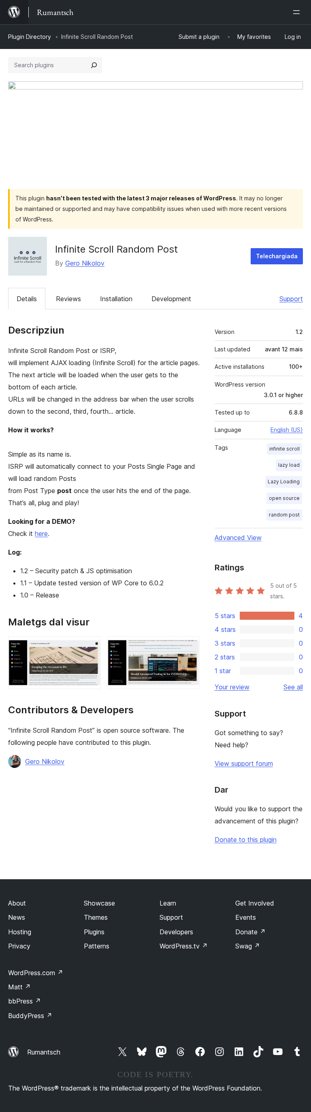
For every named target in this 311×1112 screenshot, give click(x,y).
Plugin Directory (29, 36)
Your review (232, 687)
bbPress (24, 1001)
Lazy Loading (284, 481)
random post (284, 515)
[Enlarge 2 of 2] (189, 647)
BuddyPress (30, 1016)
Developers (176, 932)
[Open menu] (298, 12)
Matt (19, 987)
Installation (116, 299)
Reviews (68, 299)
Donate (250, 932)
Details (27, 299)
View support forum (244, 763)
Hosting (19, 932)
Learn (168, 903)
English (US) (287, 429)
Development (171, 299)
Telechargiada (277, 256)
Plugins (94, 932)
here (41, 533)
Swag (247, 946)
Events (245, 917)
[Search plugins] (94, 65)
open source (284, 498)
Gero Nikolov (84, 263)
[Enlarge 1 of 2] (90, 647)
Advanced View (238, 538)
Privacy (19, 946)
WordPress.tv (184, 946)
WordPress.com (35, 973)
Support (291, 299)
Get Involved (254, 903)
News (16, 917)
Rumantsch (43, 1052)
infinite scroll (284, 449)
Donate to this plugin (246, 840)
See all (293, 687)
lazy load (289, 465)
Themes (96, 917)
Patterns (96, 946)
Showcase (99, 903)
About (17, 903)
